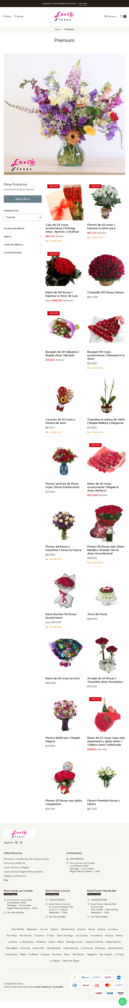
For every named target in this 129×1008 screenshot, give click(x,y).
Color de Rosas (13, 252)
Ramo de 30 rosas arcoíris (62, 678)
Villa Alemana (68, 929)
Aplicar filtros (22, 199)
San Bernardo (54, 948)
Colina (51, 941)
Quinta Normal (115, 948)
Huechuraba (11, 954)
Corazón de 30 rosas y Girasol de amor (60, 421)
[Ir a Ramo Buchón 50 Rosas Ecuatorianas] (64, 591)
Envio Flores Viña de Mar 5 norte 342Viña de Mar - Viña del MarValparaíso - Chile (104, 908)
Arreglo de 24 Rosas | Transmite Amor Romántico (105, 680)
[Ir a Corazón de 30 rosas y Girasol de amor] (64, 396)
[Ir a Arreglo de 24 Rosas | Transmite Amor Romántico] (106, 655)
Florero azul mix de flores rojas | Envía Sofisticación (62, 485)
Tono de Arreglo (13, 244)
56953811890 (77, 858)
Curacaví (45, 954)
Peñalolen (41, 941)
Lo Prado (119, 954)
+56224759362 (57, 899)
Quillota (102, 929)
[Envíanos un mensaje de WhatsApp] (122, 1001)
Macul (60, 941)
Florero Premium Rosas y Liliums (103, 802)
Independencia (113, 941)
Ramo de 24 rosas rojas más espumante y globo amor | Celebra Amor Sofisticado (106, 741)
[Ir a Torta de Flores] (106, 591)
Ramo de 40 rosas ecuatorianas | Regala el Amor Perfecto (103, 487)
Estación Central (94, 941)
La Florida (25, 948)
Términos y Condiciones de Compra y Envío (26, 858)
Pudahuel (33, 954)
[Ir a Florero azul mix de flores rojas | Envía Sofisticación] (64, 460)
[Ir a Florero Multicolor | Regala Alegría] (64, 714)
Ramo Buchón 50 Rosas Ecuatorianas (60, 615)
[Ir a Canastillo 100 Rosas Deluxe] (106, 269)
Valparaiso (32, 929)
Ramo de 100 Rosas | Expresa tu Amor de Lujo (61, 294)
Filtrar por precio (14, 228)
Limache (81, 929)
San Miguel (11, 948)
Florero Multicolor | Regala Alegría (62, 739)
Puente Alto (38, 948)
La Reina (12, 941)
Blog (6, 880)
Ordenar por (11, 210)
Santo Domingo (65, 935)
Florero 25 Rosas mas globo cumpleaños (63, 802)
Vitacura (109, 935)
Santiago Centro (74, 941)
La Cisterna (87, 948)
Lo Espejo (55, 960)
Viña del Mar (17, 929)
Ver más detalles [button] (15, 912)
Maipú (23, 954)
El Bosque (100, 948)
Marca (7, 236)
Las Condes (82, 935)
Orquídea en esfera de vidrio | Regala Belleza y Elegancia (106, 421)
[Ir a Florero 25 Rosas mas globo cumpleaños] (64, 777)
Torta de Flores (97, 614)
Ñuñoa (119, 935)
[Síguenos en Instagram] (16, 842)
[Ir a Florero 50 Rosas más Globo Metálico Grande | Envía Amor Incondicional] (106, 523)
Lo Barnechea (27, 941)
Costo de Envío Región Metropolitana (23, 871)
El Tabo (50, 935)
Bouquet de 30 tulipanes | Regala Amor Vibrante (62, 353)
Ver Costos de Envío (96, 3)
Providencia (96, 935)
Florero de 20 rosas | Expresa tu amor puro (101, 226)
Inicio (58, 29)
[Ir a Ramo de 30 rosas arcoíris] (64, 655)
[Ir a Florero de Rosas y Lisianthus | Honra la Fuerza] (64, 523)
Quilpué (54, 929)
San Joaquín (105, 954)
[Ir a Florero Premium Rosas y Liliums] (106, 777)
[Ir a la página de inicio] (64, 16)
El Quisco (39, 935)
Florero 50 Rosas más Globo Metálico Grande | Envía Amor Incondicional (106, 550)
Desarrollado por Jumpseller (49, 987)
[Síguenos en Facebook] (20, 842)
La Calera (113, 929)
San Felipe (11, 935)
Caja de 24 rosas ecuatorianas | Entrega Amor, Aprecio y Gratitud (62, 228)
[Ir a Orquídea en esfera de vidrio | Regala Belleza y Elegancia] (106, 396)
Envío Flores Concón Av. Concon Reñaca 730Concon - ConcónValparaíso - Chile (61, 908)
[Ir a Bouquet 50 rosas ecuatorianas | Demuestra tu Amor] (106, 328)
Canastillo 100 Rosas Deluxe (105, 292)
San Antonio (26, 935)
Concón (44, 929)
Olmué (91, 929)
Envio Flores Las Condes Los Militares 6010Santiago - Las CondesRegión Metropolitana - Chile (85, 867)
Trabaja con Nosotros (15, 875)
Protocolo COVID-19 (14, 863)
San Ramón (78, 954)
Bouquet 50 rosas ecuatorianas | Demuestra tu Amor (106, 355)
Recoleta (56, 954)
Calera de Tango (70, 960)
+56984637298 (99, 899)
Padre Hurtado (71, 948)
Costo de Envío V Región (16, 867)
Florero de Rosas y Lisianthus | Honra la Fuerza (63, 548)
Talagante (92, 954)
